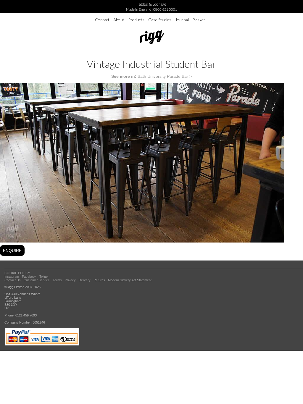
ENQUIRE (12, 250)
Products (136, 19)
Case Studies (159, 19)
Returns (99, 280)
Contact (102, 19)
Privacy (70, 280)
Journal (182, 19)
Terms (57, 280)
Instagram (11, 276)
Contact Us (12, 280)
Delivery (85, 280)
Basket (199, 19)
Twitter (44, 276)
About (118, 19)
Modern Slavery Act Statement (130, 280)
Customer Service (37, 280)
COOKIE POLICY (17, 273)
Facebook (29, 276)
